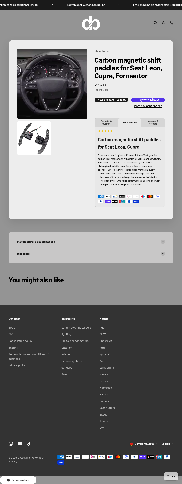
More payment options (148, 105)
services (66, 367)
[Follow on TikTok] (29, 443)
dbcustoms (102, 50)
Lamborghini (107, 367)
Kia (101, 361)
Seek (12, 327)
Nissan (104, 394)
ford (102, 347)
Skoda (103, 414)
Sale (64, 374)
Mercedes (106, 387)
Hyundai (105, 354)
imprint (13, 347)
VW (102, 427)
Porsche (105, 401)
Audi (102, 327)
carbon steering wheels (76, 327)
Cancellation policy (20, 340)
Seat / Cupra (107, 407)
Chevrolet (106, 340)
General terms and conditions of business (29, 356)
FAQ (11, 334)
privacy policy (17, 365)
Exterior (66, 347)
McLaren (105, 381)
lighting (66, 334)
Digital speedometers (75, 340)
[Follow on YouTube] (20, 443)
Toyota (104, 421)
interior (66, 354)
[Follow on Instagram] (11, 443)
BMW (103, 334)
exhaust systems (71, 361)
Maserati (105, 374)
